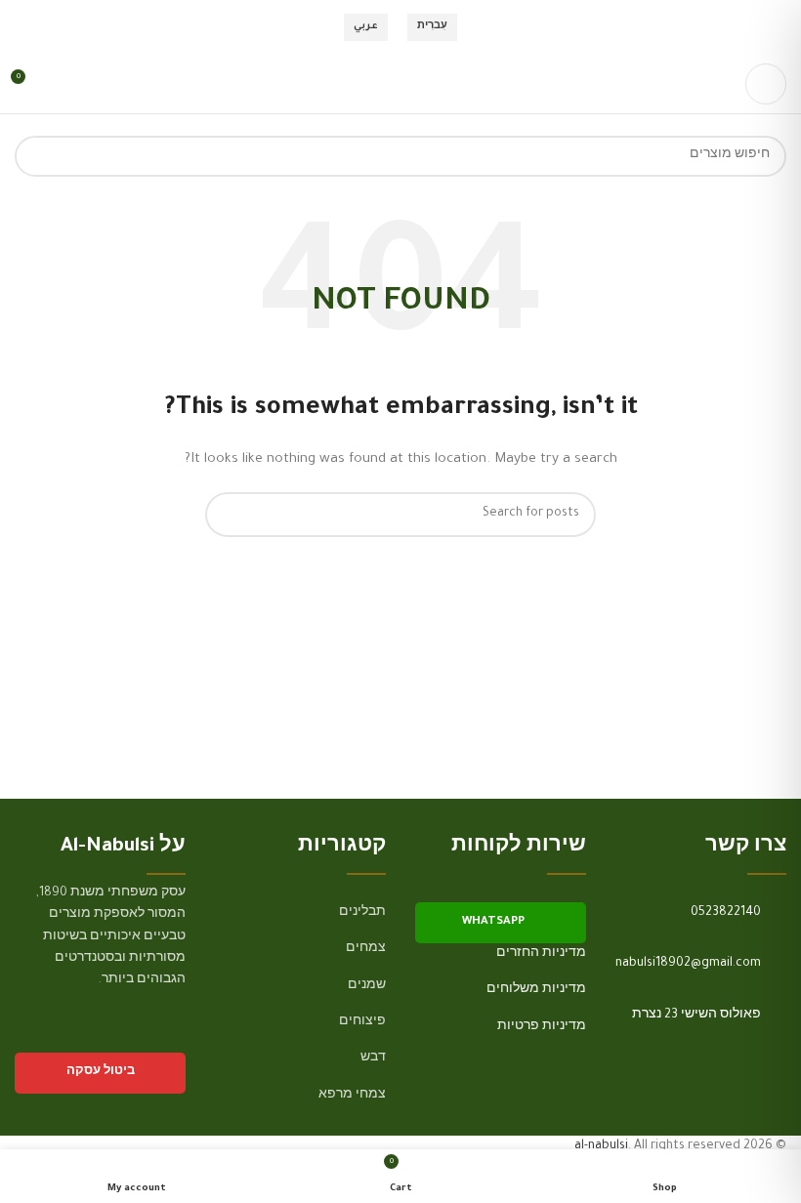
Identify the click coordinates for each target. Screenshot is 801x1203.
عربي (366, 26)
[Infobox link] (700, 913)
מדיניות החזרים (541, 954)
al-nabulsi (601, 1146)
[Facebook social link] (173, 1037)
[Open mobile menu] (766, 84)
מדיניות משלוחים (536, 990)
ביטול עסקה (100, 1072)
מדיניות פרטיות (541, 1027)
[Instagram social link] (148, 1037)
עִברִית (432, 26)
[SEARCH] (35, 156)
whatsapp (493, 922)
